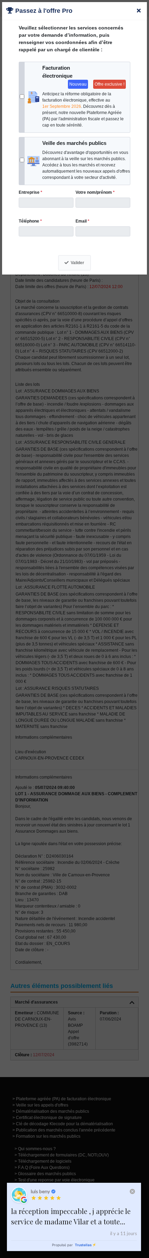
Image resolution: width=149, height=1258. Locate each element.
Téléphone (30, 221)
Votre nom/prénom (95, 192)
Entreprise (30, 192)
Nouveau (78, 84)
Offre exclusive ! (109, 84)
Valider (77, 262)
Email (82, 221)
